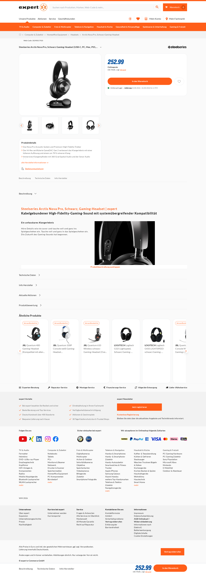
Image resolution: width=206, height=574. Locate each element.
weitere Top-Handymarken (117, 479)
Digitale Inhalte (140, 533)
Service (52, 18)
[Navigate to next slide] (186, 351)
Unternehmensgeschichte (30, 519)
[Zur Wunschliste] (138, 18)
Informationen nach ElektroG (142, 526)
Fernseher (23, 454)
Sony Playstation (170, 459)
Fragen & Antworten (85, 513)
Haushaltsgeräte (141, 474)
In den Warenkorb (140, 81)
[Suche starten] (157, 7)
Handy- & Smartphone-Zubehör (115, 458)
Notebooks (52, 454)
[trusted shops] (80, 439)
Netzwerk (52, 465)
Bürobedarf (53, 479)
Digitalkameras (83, 454)
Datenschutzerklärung (143, 516)
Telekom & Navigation (84, 27)
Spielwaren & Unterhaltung (154, 27)
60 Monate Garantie (85, 522)
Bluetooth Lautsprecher (29, 479)
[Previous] (21, 125)
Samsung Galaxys (112, 474)
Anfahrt (108, 516)
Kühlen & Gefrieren (142, 457)
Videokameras (83, 471)
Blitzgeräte (81, 474)
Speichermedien (55, 471)
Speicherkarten (83, 468)
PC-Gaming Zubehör (172, 457)
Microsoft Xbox (169, 462)
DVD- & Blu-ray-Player (29, 459)
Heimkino (23, 457)
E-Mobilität (168, 468)
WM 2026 (23, 498)
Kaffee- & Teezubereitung (145, 454)
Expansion (23, 516)
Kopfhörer (23, 465)
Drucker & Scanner (56, 468)
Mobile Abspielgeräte (28, 477)
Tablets (51, 457)
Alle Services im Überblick (88, 516)
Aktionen (42, 18)
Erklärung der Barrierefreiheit (112, 526)
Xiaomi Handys (111, 477)
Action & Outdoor (84, 459)
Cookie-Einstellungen (143, 536)
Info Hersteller (61, 178)
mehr (21, 485)
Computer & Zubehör (42, 27)
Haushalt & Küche (105, 27)
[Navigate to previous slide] (20, 351)
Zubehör (80, 477)
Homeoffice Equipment (56, 34)
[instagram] (48, 439)
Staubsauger (139, 459)
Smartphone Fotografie (87, 479)
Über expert (24, 513)
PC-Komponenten (55, 477)
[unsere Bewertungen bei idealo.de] (89, 439)
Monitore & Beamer (56, 462)
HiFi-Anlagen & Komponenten (25, 469)
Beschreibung (25, 178)
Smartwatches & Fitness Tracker (115, 466)
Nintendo (167, 465)
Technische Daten (42, 178)
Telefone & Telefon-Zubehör (113, 483)
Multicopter (82, 457)
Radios (22, 474)
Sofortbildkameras (85, 462)
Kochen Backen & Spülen (145, 471)
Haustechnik (139, 479)
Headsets (73, 34)
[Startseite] (20, 34)
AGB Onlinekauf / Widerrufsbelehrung (143, 520)
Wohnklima (139, 477)
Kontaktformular (112, 513)
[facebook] (55, 439)
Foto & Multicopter (62, 27)
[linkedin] (39, 439)
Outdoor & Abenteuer (172, 471)
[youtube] (23, 439)
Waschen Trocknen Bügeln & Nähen (145, 463)
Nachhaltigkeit (25, 524)
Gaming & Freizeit (177, 27)
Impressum (139, 513)
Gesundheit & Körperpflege (128, 27)
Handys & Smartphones (115, 454)
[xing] (31, 439)
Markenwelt (82, 519)
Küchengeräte (140, 468)
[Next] (98, 125)
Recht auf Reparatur (85, 524)
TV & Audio (24, 27)
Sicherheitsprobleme (114, 519)
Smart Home (139, 482)
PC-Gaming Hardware (172, 454)
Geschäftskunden (66, 18)
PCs (49, 459)
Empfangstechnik (26, 462)
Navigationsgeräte (113, 488)
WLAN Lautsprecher (28, 482)
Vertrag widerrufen (113, 522)
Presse (22, 522)
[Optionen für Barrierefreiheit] (130, 18)
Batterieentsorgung (142, 530)
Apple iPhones (111, 471)
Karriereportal (54, 516)
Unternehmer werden (57, 513)
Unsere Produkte (27, 18)
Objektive (81, 465)
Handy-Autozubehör (114, 462)
